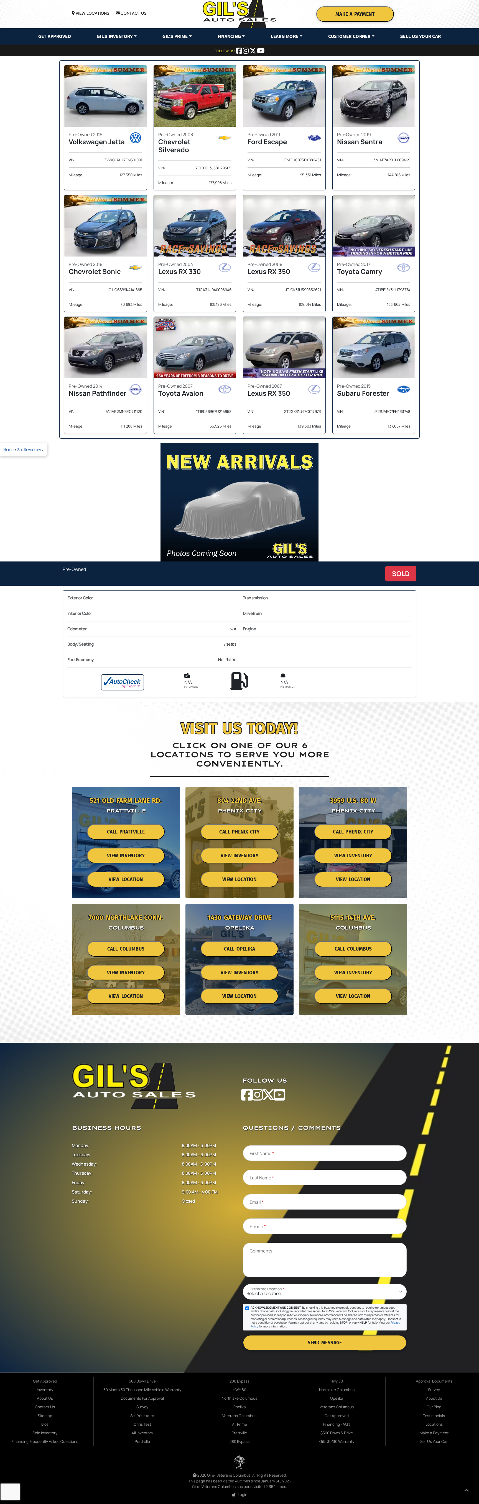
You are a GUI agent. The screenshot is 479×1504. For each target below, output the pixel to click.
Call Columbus (125, 949)
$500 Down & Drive (336, 1432)
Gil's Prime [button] (175, 36)
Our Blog (434, 1406)
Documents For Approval (142, 1398)
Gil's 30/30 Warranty (336, 1441)
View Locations (92, 13)
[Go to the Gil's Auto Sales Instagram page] (246, 51)
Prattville (142, 1441)
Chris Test (142, 1424)
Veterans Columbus (239, 1415)
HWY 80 (239, 1389)
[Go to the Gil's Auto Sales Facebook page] (239, 51)
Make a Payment (354, 14)
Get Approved (54, 36)
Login (241, 1494)
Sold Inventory (29, 449)
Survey (142, 1406)
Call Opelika (239, 949)
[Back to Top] (466, 1491)
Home (8, 449)
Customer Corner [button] (349, 36)
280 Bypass (239, 1381)
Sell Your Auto (142, 1415)
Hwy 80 (336, 1381)
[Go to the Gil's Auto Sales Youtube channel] (260, 51)
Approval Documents (434, 1381)
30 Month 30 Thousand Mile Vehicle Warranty (142, 1389)
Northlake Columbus (239, 1398)
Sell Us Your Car (420, 36)
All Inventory (142, 1432)
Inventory (45, 1389)
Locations (434, 1424)
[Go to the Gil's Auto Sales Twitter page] (253, 51)
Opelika (239, 1406)
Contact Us (133, 13)
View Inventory (126, 856)
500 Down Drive (142, 1381)
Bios (45, 1424)
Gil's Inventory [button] (115, 36)
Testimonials (434, 1415)
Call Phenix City (239, 832)
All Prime (239, 1424)
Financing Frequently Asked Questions (45, 1441)
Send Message (325, 1343)
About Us (45, 1398)
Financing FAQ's (336, 1424)
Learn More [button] (285, 36)
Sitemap (45, 1415)
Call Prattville (126, 832)
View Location (126, 879)
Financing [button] (229, 36)
